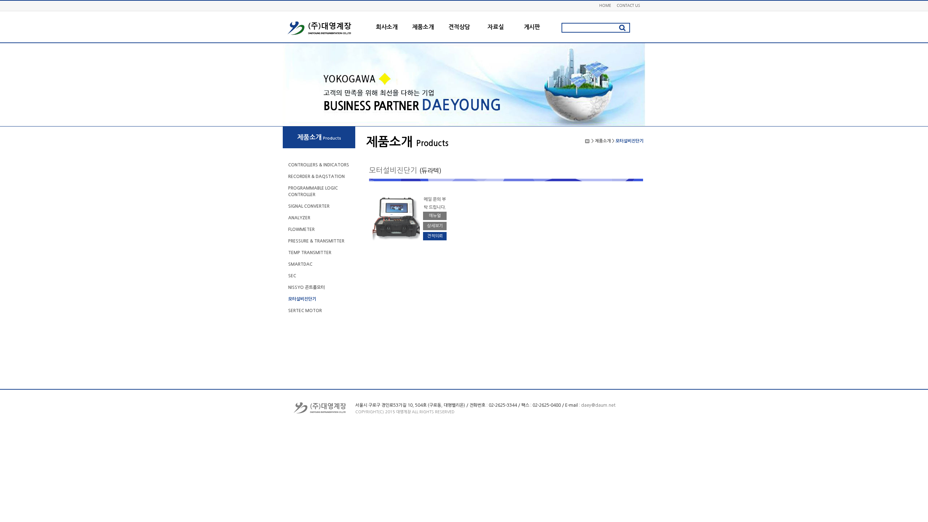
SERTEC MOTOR (305, 310)
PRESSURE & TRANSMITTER (316, 241)
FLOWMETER (301, 229)
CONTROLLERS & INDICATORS (318, 165)
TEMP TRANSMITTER (309, 252)
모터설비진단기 (302, 299)
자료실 (496, 27)
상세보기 (435, 226)
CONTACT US (628, 5)
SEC (292, 276)
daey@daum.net (598, 405)
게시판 (532, 27)
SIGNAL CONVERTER (309, 206)
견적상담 (459, 27)
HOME (605, 5)
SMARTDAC (300, 264)
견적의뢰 (435, 236)
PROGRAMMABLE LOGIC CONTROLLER (313, 191)
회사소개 (387, 27)
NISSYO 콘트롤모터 (306, 287)
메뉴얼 (435, 216)
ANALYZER (299, 218)
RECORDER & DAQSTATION (316, 176)
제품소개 (423, 27)
